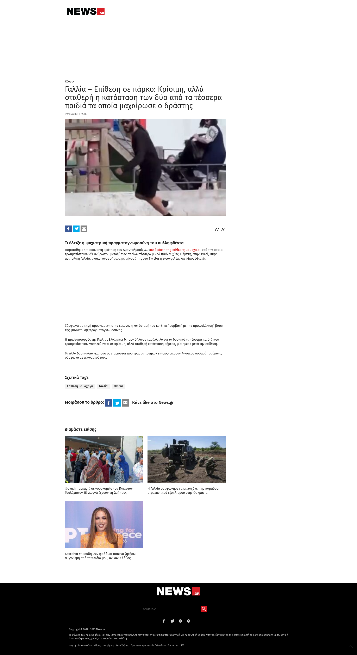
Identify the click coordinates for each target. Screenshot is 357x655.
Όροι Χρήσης (122, 645)
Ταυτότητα (173, 645)
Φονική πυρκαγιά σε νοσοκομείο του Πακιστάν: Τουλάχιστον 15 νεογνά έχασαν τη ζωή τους (99, 491)
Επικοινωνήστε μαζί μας (89, 645)
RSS (182, 645)
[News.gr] (86, 11)
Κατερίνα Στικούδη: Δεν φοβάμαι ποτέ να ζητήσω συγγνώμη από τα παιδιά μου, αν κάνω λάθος (100, 556)
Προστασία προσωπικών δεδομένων (148, 645)
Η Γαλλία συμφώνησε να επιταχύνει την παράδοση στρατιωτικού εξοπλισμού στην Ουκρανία (184, 491)
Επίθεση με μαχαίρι (80, 386)
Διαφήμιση (109, 645)
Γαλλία (103, 386)
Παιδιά (118, 386)
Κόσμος (70, 81)
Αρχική (72, 645)
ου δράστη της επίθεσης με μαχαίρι (175, 250)
